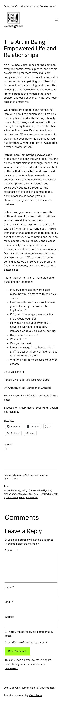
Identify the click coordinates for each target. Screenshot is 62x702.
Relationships (46, 494)
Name (9, 587)
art (5, 490)
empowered (10, 494)
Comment (11, 550)
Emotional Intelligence (40, 490)
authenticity (14, 490)
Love (35, 494)
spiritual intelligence (14, 497)
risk (56, 494)
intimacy (21, 494)
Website (9, 616)
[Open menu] (56, 20)
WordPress (35, 695)
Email (9, 601)
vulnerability (32, 497)
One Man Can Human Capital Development (29, 6)
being (24, 490)
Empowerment (40, 475)
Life (29, 494)
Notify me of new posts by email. (29, 642)
